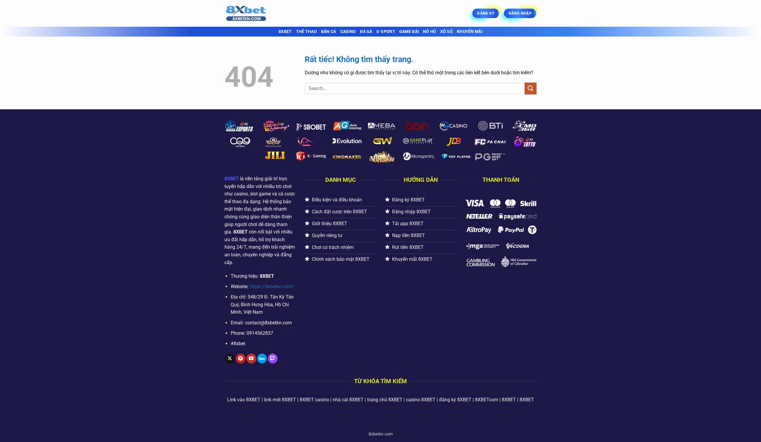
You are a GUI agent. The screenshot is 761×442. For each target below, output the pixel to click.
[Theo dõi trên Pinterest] (241, 358)
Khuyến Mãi (469, 31)
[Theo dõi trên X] (230, 358)
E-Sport (386, 31)
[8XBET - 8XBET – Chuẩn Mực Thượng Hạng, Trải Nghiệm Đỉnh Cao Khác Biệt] (254, 13)
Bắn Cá (328, 31)
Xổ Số (446, 31)
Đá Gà (366, 31)
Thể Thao (306, 31)
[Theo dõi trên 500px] (262, 358)
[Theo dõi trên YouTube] (251, 358)
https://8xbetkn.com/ (272, 286)
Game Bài (409, 31)
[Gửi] (531, 88)
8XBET (285, 31)
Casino (348, 31)
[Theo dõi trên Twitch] (273, 358)
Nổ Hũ (429, 31)
